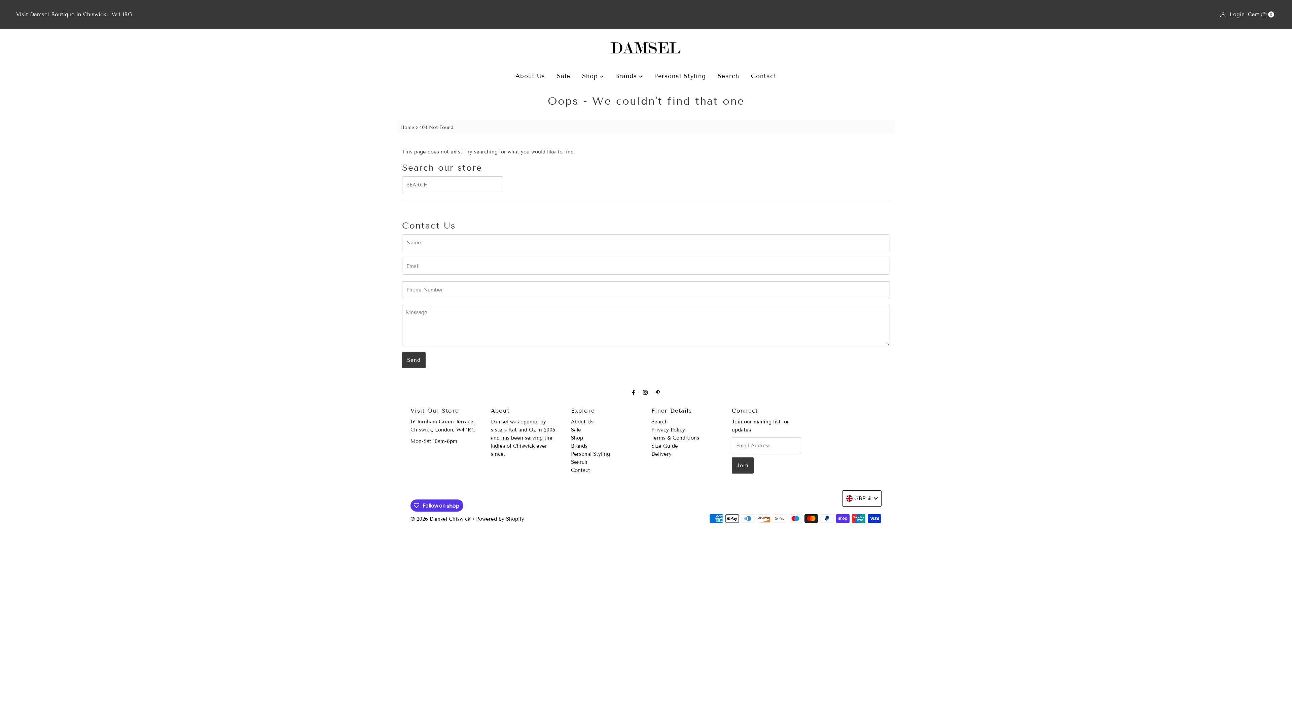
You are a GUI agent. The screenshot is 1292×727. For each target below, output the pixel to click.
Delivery (661, 454)
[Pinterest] (658, 392)
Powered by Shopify (500, 519)
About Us (530, 76)
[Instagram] (645, 392)
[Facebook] (633, 392)
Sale (563, 76)
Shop (591, 76)
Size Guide (664, 446)
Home (407, 127)
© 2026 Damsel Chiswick (440, 519)
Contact (764, 76)
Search (728, 76)
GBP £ (863, 498)
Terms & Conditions (675, 438)
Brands (627, 76)
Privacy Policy (668, 430)
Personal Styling (680, 76)
